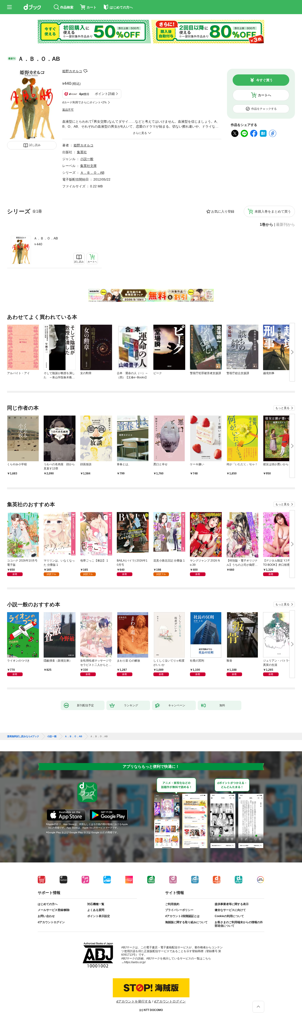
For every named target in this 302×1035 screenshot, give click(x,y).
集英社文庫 (88, 166)
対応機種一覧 (95, 904)
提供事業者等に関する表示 (232, 904)
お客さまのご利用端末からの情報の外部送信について (239, 924)
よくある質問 (95, 910)
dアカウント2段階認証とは (182, 916)
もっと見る (282, 408)
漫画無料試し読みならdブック (23, 736)
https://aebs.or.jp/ (135, 962)
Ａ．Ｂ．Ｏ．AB (46, 238)
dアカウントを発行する (133, 1001)
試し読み (35, 145)
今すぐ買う (264, 80)
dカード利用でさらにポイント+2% (84, 102)
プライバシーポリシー (179, 910)
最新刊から (285, 224)
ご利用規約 (172, 904)
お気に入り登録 (222, 211)
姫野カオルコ (72, 71)
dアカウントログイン (51, 922)
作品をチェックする (264, 108)
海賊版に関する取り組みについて (186, 922)
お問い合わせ (46, 916)
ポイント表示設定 (98, 916)
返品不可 (68, 109)
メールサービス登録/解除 (54, 910)
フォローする (85, 71)
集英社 (82, 152)
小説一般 (86, 159)
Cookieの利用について (229, 916)
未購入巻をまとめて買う (273, 211)
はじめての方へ (48, 904)
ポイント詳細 (105, 94)
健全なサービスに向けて (230, 910)
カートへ (264, 95)
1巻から (266, 224)
